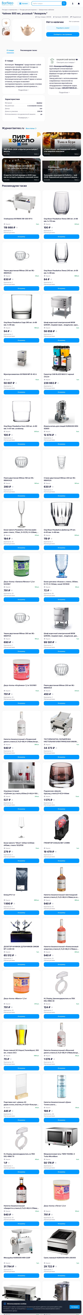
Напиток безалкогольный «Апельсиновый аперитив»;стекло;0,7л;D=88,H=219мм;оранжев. (61, 948)
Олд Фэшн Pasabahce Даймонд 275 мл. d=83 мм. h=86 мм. (60, 531)
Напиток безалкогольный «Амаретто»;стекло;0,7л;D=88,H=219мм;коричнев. (21, 1207)
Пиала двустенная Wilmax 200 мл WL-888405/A (59, 686)
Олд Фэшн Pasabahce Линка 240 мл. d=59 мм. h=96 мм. (61, 271)
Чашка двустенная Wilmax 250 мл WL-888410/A (19, 271)
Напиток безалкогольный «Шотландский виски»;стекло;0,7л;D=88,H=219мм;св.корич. (61, 896)
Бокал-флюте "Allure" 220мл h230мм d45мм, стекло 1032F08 (19, 844)
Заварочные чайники (46, 9)
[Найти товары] (64, 3)
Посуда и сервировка (9, 9)
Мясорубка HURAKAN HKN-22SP (17, 1258)
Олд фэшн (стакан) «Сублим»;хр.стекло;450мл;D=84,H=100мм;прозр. (21, 792)
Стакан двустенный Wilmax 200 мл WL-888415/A (60, 479)
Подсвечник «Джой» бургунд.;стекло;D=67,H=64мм (56, 792)
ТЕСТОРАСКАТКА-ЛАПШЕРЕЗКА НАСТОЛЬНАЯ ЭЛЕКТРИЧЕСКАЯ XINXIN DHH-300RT (60, 740)
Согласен (74, 1307)
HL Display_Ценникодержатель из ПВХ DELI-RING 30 (59, 999)
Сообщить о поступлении (63, 34)
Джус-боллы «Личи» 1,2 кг (55, 1206)
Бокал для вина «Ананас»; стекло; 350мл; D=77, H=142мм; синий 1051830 (61, 583)
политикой (30, 1308)
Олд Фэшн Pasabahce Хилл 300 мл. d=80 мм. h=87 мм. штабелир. (20, 427)
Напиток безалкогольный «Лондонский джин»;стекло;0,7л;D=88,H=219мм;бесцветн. (21, 740)
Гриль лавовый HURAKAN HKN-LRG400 (60, 1258)
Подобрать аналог (62, 28)
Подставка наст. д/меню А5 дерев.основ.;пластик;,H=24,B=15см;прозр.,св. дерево (21, 1103)
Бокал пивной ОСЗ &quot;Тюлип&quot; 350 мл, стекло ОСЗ (21, 1051)
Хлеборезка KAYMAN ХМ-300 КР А (18, 219)
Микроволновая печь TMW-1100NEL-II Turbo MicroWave (59, 1155)
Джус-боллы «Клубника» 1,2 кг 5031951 (20, 685)
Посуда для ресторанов (28, 9)
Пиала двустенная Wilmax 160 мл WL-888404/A (19, 479)
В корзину (21, 236)
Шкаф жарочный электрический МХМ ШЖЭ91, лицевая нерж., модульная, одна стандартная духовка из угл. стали (61, 323)
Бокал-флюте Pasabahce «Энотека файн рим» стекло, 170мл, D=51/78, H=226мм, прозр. (20, 531)
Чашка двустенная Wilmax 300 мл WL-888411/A (19, 634)
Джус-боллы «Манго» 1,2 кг (15, 998)
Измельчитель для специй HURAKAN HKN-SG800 (61, 427)
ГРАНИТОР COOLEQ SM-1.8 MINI (57, 843)
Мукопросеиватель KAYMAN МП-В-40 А (20, 374)
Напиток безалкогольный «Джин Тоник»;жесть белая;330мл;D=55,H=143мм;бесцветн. (60, 1103)
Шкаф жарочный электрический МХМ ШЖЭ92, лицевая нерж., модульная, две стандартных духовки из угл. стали (60, 634)
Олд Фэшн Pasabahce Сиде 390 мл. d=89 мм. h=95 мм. (20, 323)
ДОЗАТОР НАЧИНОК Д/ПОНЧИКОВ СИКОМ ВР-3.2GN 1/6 (21, 948)
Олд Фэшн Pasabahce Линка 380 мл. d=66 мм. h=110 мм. (61, 220)
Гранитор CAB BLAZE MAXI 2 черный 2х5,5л (59, 375)
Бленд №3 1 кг (9, 895)
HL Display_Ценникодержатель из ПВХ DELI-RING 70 (19, 1155)
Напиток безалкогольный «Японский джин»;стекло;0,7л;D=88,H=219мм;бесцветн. (61, 1051)
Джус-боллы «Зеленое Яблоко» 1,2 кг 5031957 (19, 583)
